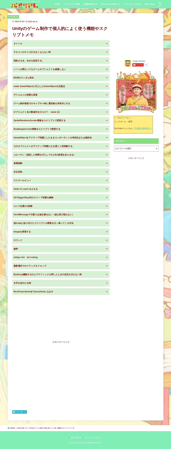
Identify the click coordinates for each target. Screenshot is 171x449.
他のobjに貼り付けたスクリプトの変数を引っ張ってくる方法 (44, 223)
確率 (16, 249)
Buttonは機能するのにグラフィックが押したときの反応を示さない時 (48, 274)
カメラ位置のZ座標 (23, 206)
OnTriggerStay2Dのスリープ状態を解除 (34, 197)
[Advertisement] (61, 315)
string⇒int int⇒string (26, 257)
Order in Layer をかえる (26, 189)
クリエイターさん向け (132, 4)
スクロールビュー (22, 180)
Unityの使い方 (13, 17)
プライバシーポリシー (93, 438)
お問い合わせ (149, 4)
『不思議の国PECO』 (142, 128)
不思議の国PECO (90, 4)
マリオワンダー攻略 (72, 4)
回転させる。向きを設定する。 (29, 61)
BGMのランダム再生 (24, 78)
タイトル (18, 43)
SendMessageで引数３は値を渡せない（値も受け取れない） (44, 214)
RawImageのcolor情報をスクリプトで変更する (37, 129)
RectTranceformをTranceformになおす (33, 291)
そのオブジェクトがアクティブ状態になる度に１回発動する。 (44, 146)
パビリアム (80, 443)
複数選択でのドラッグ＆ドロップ (30, 266)
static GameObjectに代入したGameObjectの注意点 (39, 86)
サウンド (18, 240)
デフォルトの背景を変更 (26, 95)
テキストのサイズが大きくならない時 (32, 52)
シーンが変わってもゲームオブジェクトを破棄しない (40, 69)
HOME (57, 4)
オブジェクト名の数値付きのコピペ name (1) (37, 112)
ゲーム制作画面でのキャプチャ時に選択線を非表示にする (42, 103)
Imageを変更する (22, 232)
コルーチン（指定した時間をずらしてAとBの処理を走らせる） (45, 155)
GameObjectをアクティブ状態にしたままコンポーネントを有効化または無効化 (53, 137)
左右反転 (18, 172)
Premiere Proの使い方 (110, 4)
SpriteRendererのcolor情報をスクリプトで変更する (40, 120)
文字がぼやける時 (22, 283)
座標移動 (18, 163)
